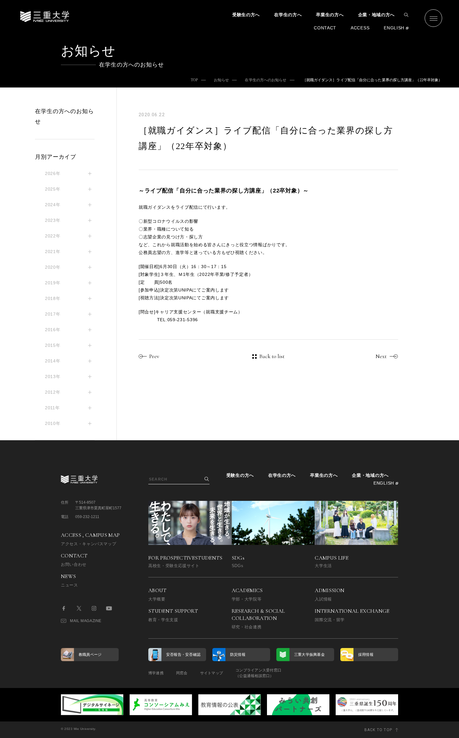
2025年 (53, 189)
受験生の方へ (246, 14)
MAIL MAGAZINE (85, 621)
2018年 (53, 298)
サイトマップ (211, 673)
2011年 (52, 407)
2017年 (53, 314)
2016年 (53, 329)
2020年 (53, 267)
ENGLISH (394, 27)
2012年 (53, 392)
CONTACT (325, 27)
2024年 (53, 204)
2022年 (53, 235)
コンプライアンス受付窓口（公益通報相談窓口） (258, 673)
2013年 (53, 376)
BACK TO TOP (378, 730)
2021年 (53, 251)
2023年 (53, 220)
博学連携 (156, 673)
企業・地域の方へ (376, 14)
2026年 (53, 173)
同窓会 (182, 673)
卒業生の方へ (329, 14)
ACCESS (360, 27)
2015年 (53, 345)
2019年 (53, 282)
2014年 (53, 360)
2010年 (53, 423)
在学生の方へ (288, 14)
